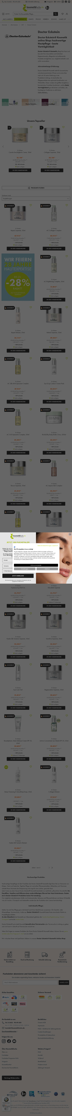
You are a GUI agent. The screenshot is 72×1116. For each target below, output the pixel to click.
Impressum (55, 545)
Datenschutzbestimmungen (44, 545)
